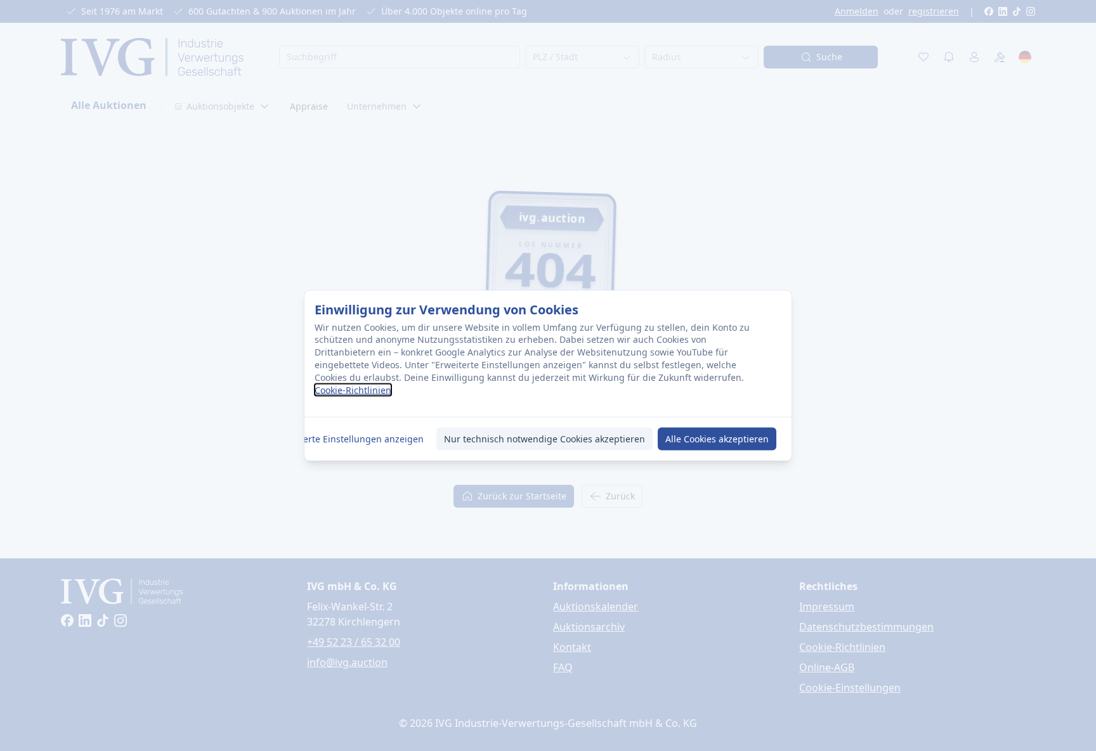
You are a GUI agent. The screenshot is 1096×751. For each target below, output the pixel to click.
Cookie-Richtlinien (353, 390)
